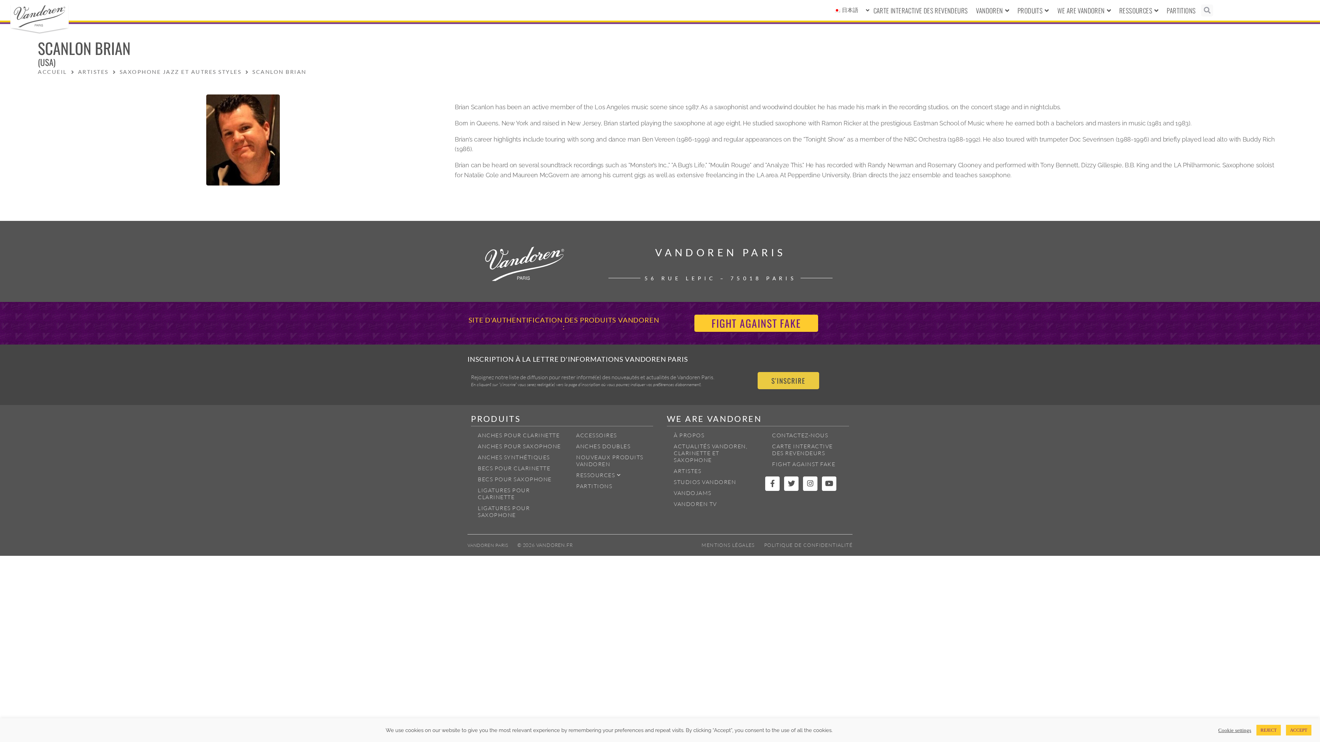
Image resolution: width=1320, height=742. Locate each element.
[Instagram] (810, 483)
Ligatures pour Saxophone (504, 511)
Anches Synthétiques (514, 457)
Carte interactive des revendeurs (920, 10)
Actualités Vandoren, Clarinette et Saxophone (710, 453)
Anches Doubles (603, 446)
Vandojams (693, 493)
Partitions (1181, 10)
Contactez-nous (800, 435)
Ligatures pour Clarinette (504, 494)
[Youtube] (829, 483)
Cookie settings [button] (1234, 730)
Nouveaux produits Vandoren (610, 461)
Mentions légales (728, 545)
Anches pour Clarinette (519, 435)
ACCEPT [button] (1298, 730)
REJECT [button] (1269, 730)
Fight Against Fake (803, 464)
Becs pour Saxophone (515, 479)
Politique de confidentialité (808, 545)
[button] (1207, 10)
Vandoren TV (695, 504)
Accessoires (596, 435)
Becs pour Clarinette (514, 468)
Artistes (687, 471)
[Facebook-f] (772, 483)
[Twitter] (791, 483)
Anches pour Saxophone (519, 446)
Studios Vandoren (705, 482)
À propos (689, 435)
